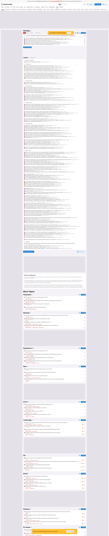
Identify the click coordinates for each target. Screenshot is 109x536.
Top (24, 32)
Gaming (2, 9)
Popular (31, 32)
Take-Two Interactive (22, 9)
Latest (27, 32)
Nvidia (33, 302)
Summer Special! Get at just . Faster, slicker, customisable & (53, 1)
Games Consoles (33, 309)
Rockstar (27, 416)
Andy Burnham (30, 463)
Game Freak (27, 520)
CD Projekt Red (14, 9)
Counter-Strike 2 (104, 9)
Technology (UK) (39, 535)
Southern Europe (31, 481)
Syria (29, 488)
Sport (46, 7)
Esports (74, 9)
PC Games (52, 9)
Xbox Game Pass (28, 374)
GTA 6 (48, 9)
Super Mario (27, 317)
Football (42, 7)
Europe (36, 481)
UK (11, 7)
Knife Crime (27, 460)
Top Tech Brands (34, 431)
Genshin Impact (96, 9)
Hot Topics (7, 7)
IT (34, 434)
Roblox (78, 9)
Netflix (26, 406)
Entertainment (52, 7)
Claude (26, 434)
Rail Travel (36, 460)
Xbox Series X (64, 9)
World (14, 7)
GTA (29, 309)
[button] (37, 33)
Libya (26, 488)
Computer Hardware (31, 535)
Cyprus (26, 481)
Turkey (36, 485)
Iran (24, 7)
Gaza (17, 7)
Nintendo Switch (35, 324)
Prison (26, 463)
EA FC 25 (90, 9)
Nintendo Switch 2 (28, 324)
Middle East (32, 488)
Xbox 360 (27, 381)
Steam (86, 9)
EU (35, 478)
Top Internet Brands (36, 406)
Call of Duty (7, 9)
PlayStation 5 (40, 9)
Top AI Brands (31, 434)
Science (61, 7)
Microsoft (39, 424)
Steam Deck (57, 9)
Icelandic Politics (28, 478)
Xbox (45, 9)
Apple (29, 431)
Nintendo (34, 9)
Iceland (33, 478)
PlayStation (29, 9)
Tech (57, 7)
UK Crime (35, 463)
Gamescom (70, 9)
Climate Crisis (29, 7)
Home (2, 7)
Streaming (30, 406)
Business (38, 7)
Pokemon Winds (33, 520)
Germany (31, 460)
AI (34, 7)
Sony (34, 299)
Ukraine (21, 7)
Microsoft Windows (28, 424)
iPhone (26, 431)
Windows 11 (35, 424)
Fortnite (82, 9)
